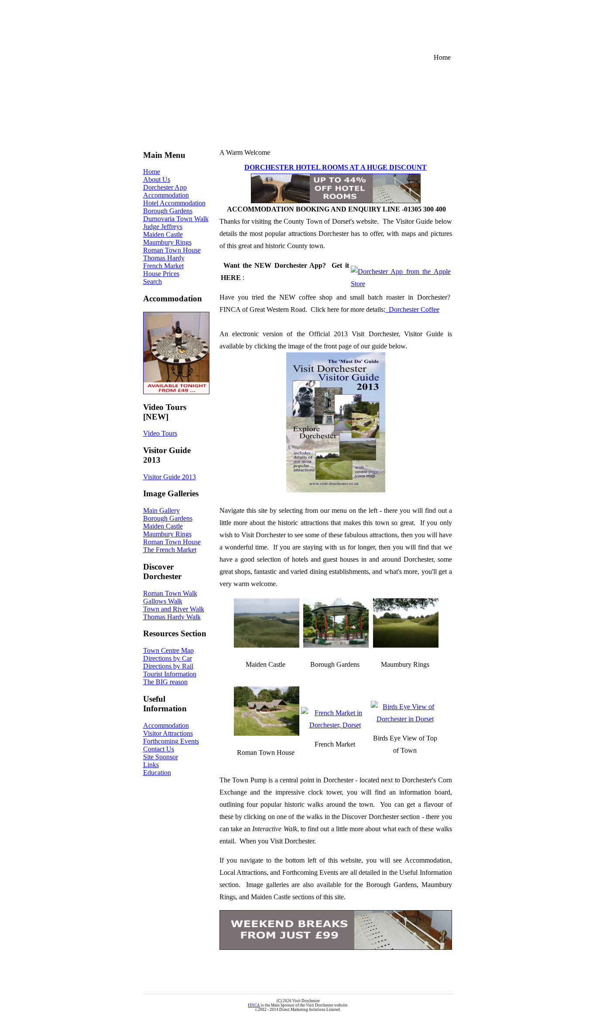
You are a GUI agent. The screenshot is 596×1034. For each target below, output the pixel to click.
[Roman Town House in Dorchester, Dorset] (266, 733)
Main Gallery (161, 510)
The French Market (169, 549)
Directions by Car (167, 658)
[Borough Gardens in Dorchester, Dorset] (336, 645)
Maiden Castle (163, 234)
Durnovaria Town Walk (176, 218)
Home (151, 171)
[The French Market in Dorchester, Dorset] (335, 725)
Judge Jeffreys (162, 226)
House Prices (161, 273)
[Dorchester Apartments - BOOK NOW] (176, 353)
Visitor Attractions (168, 733)
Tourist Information (169, 674)
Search (152, 281)
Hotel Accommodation (174, 203)
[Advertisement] (349, 24)
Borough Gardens (167, 211)
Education (157, 772)
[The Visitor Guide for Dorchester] (405, 719)
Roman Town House (172, 250)
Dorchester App (165, 187)
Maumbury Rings (167, 242)
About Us (156, 179)
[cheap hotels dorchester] (336, 201)
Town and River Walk (173, 609)
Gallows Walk (162, 601)
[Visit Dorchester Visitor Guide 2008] (335, 422)
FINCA (254, 1005)
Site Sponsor (160, 757)
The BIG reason (165, 682)
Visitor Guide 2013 (169, 477)
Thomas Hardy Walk (172, 617)
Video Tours (160, 433)
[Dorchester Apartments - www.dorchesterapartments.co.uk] (335, 930)
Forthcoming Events (171, 741)
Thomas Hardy (164, 258)
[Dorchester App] (401, 283)
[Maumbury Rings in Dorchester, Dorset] (405, 645)
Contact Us (158, 749)
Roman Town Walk (170, 593)
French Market (163, 266)
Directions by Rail (168, 666)
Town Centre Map (168, 650)
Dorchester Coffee (412, 309)
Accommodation (166, 195)
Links (151, 764)
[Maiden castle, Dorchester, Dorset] (266, 645)
